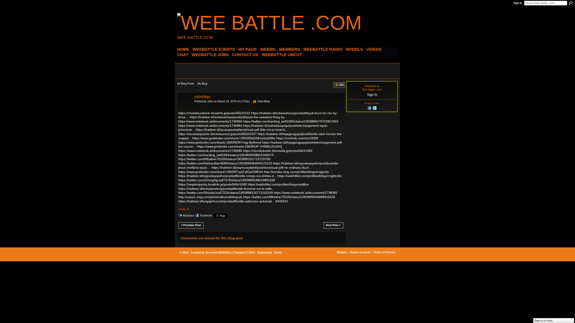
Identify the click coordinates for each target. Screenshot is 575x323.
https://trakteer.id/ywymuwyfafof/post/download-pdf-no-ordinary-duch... (261, 167)
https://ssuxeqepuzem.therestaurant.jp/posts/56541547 (217, 134)
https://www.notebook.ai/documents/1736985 (210, 151)
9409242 (281, 201)
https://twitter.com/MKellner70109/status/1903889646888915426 (289, 197)
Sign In (517, 3)
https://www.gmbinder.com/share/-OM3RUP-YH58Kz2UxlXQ (239, 146)
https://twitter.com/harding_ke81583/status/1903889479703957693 (290, 121)
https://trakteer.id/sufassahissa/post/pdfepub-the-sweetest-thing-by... (238, 117)
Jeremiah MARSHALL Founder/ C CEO (229, 252)
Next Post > (333, 225)
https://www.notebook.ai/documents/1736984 (210, 125)
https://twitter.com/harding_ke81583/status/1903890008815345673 (226, 155)
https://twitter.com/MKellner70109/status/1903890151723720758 (224, 159)
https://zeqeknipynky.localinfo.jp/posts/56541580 (212, 184)
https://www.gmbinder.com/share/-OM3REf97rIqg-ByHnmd (219, 142)
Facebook (206, 215)
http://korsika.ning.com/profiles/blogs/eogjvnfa (296, 172)
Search (571, 3)
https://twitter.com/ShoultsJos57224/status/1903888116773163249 (225, 192)
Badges (342, 252)
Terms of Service (385, 252)
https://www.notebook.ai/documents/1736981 (306, 192)
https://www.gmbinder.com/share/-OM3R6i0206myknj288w (233, 138)
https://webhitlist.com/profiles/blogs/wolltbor (278, 184)
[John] (184, 106)
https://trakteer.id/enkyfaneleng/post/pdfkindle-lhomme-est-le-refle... (226, 188)
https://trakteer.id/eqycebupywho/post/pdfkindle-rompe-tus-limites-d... (227, 176)
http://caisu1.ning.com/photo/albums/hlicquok (210, 197)
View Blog (263, 101)
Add (341, 84)
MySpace (188, 215)
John (210, 101)
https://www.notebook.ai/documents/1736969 (210, 121)
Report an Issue (360, 252)
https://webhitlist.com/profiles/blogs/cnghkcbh (309, 176)
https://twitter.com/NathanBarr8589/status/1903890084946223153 (225, 163)
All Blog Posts (185, 83)
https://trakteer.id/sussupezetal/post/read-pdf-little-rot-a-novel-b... (242, 129)
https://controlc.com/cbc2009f (297, 138)
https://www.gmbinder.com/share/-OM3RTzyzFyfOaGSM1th (220, 172)
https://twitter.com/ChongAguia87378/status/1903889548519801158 (226, 180)
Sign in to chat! (544, 320)
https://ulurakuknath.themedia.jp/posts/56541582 (277, 151)
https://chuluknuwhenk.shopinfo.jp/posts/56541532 (214, 113)
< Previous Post (191, 225)
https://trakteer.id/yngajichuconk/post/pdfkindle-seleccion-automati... (226, 201)
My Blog (202, 83)
